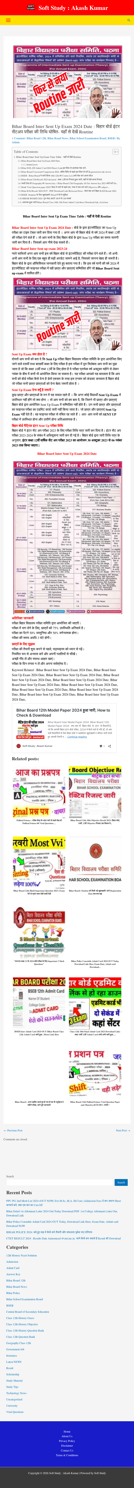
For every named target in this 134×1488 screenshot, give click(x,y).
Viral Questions (15, 1412)
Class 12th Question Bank (20, 1336)
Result (9, 1368)
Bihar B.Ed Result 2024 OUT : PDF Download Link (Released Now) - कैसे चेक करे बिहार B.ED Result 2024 (68, 190)
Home (67, 1431)
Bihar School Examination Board (88, 138)
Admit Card (12, 1268)
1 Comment (18, 138)
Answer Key (13, 1274)
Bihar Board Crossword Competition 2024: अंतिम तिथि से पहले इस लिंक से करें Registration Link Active (66, 171)
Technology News (16, 1393)
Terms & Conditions (67, 1455)
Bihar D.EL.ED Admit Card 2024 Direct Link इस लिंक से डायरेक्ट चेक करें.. (54, 168)
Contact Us (67, 1450)
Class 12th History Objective (22, 1324)
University (12, 1405)
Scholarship (12, 1374)
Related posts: (32, 164)
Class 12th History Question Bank (25, 1330)
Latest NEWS (13, 1362)
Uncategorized (14, 1399)
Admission (12, 1261)
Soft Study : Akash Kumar (73, 7)
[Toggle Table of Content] (114, 152)
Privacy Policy (67, 1441)
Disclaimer (67, 1445)
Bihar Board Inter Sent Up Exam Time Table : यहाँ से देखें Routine (48, 157)
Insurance (11, 1355)
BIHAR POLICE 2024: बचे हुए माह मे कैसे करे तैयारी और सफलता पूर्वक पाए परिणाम (49, 1232)
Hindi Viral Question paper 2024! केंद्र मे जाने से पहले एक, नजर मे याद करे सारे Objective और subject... (65, 187)
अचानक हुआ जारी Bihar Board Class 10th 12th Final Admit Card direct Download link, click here (65, 202)
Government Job (15, 1349)
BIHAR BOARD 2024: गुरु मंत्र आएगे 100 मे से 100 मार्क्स (46, 198)
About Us (67, 1436)
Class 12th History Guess (20, 1318)
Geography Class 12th (18, 1343)
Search (10, 1176)
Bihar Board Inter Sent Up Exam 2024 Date (40, 160)
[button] (129, 20)
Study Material (14, 1380)
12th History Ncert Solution (21, 1255)
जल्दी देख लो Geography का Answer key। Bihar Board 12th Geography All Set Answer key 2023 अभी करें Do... (69, 183)
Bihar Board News (57, 138)
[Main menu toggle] (8, 20)
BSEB (111, 138)
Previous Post (13, 1130)
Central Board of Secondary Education (27, 1311)
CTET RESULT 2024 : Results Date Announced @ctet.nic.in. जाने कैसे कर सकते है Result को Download (63, 1238)
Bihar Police (13, 1293)
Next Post (123, 1130)
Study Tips (12, 1387)
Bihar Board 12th (36, 138)
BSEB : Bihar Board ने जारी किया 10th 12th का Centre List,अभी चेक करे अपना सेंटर (57, 175)
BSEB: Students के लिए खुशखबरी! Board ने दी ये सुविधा (44, 194)
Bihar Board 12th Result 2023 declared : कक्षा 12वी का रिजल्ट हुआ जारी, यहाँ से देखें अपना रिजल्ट (61, 179)
